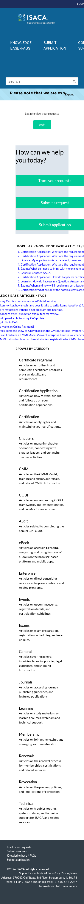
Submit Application (55, 45)
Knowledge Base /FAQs (20, 45)
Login (42, 124)
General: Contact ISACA (36, 273)
